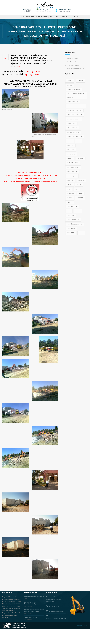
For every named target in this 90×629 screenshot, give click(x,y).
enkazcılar (71, 154)
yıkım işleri (71, 233)
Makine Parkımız (55, 17)
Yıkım (69, 211)
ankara (70, 85)
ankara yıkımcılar (73, 132)
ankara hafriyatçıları (75, 114)
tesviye (70, 202)
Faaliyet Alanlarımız (72, 58)
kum (76, 189)
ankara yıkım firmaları (75, 136)
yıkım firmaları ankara (75, 224)
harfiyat (70, 180)
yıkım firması (71, 228)
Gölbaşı (70, 158)
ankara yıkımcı (72, 127)
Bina (78, 141)
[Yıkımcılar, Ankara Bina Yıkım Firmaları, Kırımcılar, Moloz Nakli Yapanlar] (45, 5)
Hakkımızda (30, 17)
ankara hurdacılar (74, 119)
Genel (18, 66)
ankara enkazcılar (74, 89)
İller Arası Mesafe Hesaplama (75, 68)
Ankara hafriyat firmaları (76, 106)
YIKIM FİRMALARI (72, 206)
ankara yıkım (71, 123)
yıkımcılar (71, 215)
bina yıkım (70, 145)
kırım (80, 193)
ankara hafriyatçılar (74, 110)
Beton (70, 141)
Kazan (79, 184)
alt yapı (80, 80)
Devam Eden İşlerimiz (73, 65)
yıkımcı (78, 211)
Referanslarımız (42, 17)
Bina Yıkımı (71, 149)
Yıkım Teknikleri (71, 62)
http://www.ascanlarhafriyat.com (56, 618)
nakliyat (80, 197)
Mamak (70, 197)
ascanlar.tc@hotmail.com (56, 611)
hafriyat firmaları (73, 167)
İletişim (75, 17)
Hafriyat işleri (72, 171)
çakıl (81, 233)
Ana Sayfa (21, 17)
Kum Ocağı (71, 193)
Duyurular (66, 17)
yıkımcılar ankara (73, 219)
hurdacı (81, 180)
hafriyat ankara (73, 162)
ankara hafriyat (73, 101)
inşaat (70, 184)
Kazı (69, 189)
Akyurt (70, 80)
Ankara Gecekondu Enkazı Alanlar (76, 95)
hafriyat (80, 158)
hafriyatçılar (72, 176)
